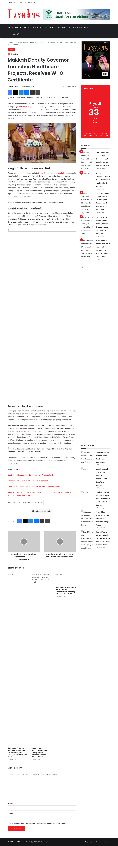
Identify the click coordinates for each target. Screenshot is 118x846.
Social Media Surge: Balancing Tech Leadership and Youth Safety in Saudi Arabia (103, 538)
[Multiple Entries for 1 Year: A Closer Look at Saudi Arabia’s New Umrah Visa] (87, 160)
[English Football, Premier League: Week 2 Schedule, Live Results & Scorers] (87, 495)
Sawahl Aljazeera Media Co (23, 842)
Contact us (22, 2)
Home (11, 27)
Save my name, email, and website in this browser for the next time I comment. (39, 823)
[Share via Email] (32, 92)
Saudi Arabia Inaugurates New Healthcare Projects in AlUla (31, 475)
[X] (15, 92)
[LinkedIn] (21, 92)
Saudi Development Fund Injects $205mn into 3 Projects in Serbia (34, 487)
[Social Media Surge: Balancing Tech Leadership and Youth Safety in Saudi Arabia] (87, 540)
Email (10, 813)
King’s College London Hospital (51, 173)
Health (24, 42)
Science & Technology (79, 27)
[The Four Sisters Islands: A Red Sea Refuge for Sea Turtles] (87, 457)
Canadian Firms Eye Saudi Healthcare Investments (28, 481)
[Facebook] (10, 92)
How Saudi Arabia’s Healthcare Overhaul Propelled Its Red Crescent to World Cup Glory (17, 752)
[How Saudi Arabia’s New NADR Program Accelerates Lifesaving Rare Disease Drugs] (66, 579)
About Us (12, 2)
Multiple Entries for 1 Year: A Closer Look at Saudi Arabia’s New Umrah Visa (102, 158)
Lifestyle (62, 27)
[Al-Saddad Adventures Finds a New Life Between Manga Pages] (87, 518)
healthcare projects (26, 106)
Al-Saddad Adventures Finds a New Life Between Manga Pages (103, 518)
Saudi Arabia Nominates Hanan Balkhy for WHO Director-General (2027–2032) (39, 752)
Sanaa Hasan (13, 86)
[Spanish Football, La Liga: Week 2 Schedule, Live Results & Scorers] (87, 176)
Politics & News (22, 27)
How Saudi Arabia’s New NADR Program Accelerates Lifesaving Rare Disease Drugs (66, 590)
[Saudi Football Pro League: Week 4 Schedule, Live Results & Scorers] (87, 472)
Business (36, 27)
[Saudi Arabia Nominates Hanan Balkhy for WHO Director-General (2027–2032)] (42, 660)
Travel (53, 27)
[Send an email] (18, 86)
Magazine (31, 2)
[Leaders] (24, 13)
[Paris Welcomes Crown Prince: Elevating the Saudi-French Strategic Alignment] (87, 203)
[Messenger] (26, 92)
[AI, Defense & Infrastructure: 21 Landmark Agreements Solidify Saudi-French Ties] (87, 248)
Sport (45, 27)
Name (10, 804)
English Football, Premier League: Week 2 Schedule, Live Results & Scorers (103, 498)
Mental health (29, 431)
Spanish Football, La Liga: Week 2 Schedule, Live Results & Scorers (103, 179)
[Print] (37, 92)
